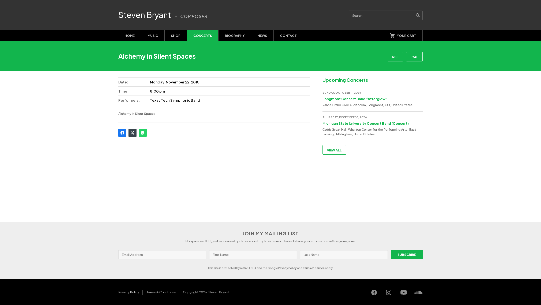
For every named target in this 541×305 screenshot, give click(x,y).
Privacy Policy (287, 268)
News (262, 35)
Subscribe (407, 254)
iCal (414, 57)
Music (153, 35)
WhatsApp (143, 133)
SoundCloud (418, 292)
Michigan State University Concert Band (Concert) (365, 123)
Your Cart (406, 35)
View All (334, 150)
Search (418, 15)
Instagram (389, 292)
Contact (288, 35)
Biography (235, 35)
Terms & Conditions (161, 292)
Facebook (122, 133)
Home (130, 35)
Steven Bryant (144, 15)
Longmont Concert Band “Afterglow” (354, 99)
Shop (175, 35)
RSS (395, 57)
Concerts (202, 35)
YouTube (403, 292)
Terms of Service (314, 268)
